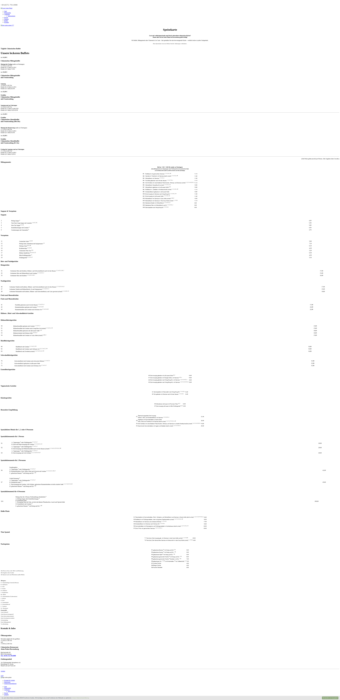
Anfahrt (3, 671)
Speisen (6, 19)
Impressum (7, 682)
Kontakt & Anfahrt (9, 680)
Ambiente (7, 14)
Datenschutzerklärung (10, 683)
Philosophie (7, 13)
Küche (6, 17)
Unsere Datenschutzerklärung (80, 698)
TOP (2, 676)
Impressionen (11, 16)
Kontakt (6, 22)
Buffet (6, 20)
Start (5, 11)
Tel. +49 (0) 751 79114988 (8, 655)
